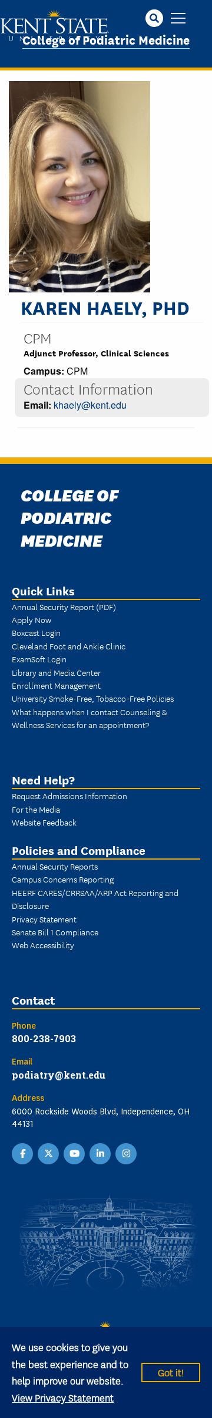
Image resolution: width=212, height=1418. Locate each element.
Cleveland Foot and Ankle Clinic (68, 645)
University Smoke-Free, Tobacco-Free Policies (93, 698)
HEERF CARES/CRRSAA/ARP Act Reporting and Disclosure (95, 899)
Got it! (171, 1372)
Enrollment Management (56, 685)
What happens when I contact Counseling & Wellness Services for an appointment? (89, 718)
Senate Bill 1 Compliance (55, 931)
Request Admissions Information (69, 795)
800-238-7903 (44, 1038)
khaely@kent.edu (90, 405)
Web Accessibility (43, 944)
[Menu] (178, 19)
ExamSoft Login (39, 658)
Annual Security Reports (55, 866)
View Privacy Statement (63, 1397)
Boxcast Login (36, 632)
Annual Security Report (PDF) (64, 606)
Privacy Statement (44, 918)
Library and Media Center (56, 672)
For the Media (36, 809)
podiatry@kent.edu (58, 1075)
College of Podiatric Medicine (106, 39)
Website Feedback (44, 822)
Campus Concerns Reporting (63, 879)
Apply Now (31, 619)
